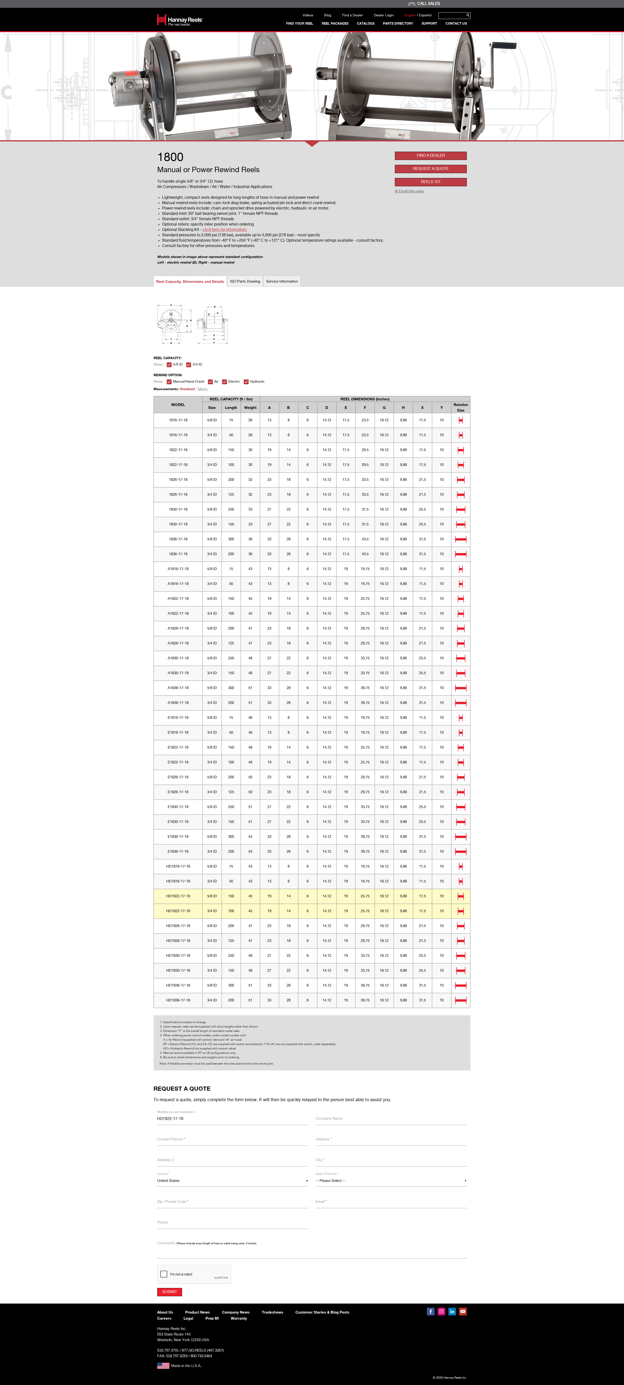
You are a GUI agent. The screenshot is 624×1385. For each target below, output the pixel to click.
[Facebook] (431, 1312)
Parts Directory (398, 23)
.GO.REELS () (203, 1350)
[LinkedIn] (452, 1312)
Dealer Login (384, 15)
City (320, 1160)
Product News (197, 1312)
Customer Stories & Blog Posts (322, 1312)
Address (324, 1139)
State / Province (327, 1174)
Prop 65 (212, 1318)
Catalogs (365, 23)
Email (321, 1202)
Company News (236, 1312)
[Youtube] (463, 1312)
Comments (206, 1243)
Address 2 (165, 1160)
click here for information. (225, 230)
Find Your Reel (299, 23)
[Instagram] (441, 1312)
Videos (308, 15)
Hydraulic (257, 381)
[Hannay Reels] (180, 24)
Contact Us (456, 23)
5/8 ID (178, 364)
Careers (164, 1318)
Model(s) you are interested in (176, 1112)
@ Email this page (409, 191)
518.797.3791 (168, 1350)
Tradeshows (272, 1312)
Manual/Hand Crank (188, 381)
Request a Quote (431, 169)
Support (429, 23)
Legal (188, 1318)
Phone (162, 1222)
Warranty (239, 1318)
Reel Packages (335, 23)
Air (216, 381)
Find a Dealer (352, 15)
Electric (234, 381)
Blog (327, 15)
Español (425, 15)
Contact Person (171, 1139)
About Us (165, 1312)
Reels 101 (431, 182)
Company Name (329, 1118)
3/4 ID (197, 364)
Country (163, 1174)
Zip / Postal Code (172, 1202)
